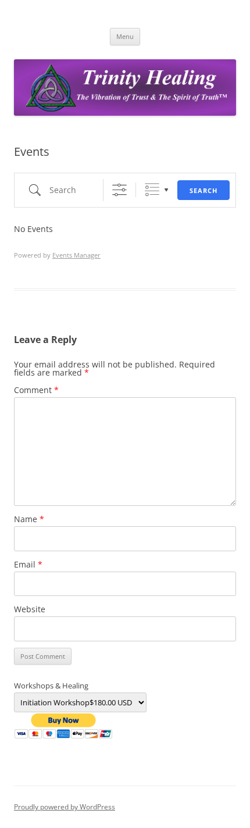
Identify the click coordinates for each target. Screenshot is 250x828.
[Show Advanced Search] (119, 190)
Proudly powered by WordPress (64, 807)
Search (203, 190)
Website (29, 609)
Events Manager (76, 255)
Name (29, 518)
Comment (36, 389)
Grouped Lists (152, 190)
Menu (125, 36)
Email (28, 564)
